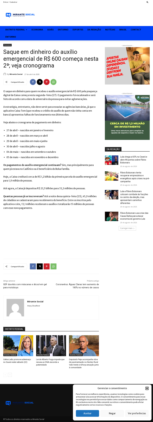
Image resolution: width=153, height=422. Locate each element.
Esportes (78, 29)
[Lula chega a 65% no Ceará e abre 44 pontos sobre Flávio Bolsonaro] (111, 160)
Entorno (63, 29)
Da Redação (94, 29)
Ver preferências (137, 413)
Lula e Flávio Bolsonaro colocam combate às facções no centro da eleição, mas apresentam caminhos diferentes (134, 197)
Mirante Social (16, 74)
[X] (40, 82)
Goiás (50, 29)
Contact (136, 29)
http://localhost (33, 306)
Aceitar (87, 413)
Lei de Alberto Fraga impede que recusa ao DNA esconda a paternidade (50, 362)
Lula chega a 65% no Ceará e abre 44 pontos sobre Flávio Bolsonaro (133, 160)
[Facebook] (33, 82)
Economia (37, 29)
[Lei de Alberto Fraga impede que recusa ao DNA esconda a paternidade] (51, 345)
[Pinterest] (47, 82)
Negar (112, 413)
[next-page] (10, 375)
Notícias (110, 29)
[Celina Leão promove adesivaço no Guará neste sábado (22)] (18, 345)
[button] (147, 388)
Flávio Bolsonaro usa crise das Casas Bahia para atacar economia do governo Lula (134, 216)
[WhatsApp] (53, 82)
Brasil (123, 29)
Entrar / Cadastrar (10, 2)
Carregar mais (126, 228)
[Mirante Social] (5, 74)
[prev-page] (5, 375)
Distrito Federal (15, 29)
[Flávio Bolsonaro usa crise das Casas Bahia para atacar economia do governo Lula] (111, 216)
